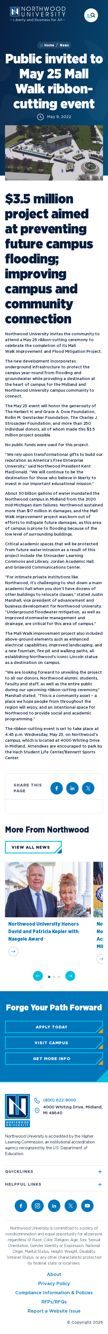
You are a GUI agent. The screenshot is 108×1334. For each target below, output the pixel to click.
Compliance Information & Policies (54, 1293)
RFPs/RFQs (54, 1302)
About (54, 1275)
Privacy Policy (54, 1284)
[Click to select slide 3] (59, 977)
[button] (91, 15)
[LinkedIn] (54, 1206)
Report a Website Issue (54, 1311)
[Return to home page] (17, 1126)
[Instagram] (37, 1206)
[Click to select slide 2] (54, 977)
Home (49, 45)
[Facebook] (21, 1206)
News (64, 45)
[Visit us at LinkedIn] (72, 788)
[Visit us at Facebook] (56, 788)
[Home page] (37, 20)
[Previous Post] (38, 976)
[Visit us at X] (88, 788)
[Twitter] (71, 1206)
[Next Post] (70, 976)
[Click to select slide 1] (49, 977)
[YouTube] (87, 1206)
